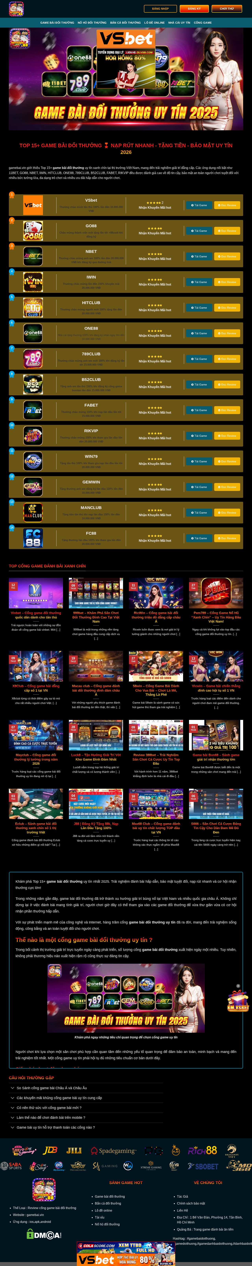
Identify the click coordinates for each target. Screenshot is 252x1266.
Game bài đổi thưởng (57, 22)
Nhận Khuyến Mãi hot (155, 207)
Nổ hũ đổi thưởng (92, 22)
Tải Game (201, 205)
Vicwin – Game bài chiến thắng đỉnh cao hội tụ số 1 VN (216, 688)
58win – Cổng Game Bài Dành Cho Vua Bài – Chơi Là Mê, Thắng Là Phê (156, 690)
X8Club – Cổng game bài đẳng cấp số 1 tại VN (35, 688)
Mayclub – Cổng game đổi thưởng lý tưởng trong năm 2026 (36, 759)
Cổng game (203, 22)
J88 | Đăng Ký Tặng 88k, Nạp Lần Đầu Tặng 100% (96, 826)
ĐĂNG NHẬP (160, 8)
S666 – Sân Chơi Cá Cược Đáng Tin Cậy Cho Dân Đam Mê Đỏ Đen (216, 828)
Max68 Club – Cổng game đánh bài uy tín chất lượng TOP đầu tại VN (156, 828)
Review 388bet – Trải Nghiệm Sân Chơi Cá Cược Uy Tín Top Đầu (156, 759)
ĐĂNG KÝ (194, 8)
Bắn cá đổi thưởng (125, 22)
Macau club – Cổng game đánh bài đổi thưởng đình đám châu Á (96, 690)
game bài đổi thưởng (64, 881)
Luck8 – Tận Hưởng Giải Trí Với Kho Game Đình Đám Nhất (96, 757)
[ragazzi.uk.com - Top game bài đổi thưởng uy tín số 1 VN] (29, 9)
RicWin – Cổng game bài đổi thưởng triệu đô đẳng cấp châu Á (156, 617)
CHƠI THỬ (227, 8)
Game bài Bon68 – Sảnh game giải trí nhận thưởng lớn (216, 757)
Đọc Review (228, 205)
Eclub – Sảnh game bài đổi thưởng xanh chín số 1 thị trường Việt (36, 828)
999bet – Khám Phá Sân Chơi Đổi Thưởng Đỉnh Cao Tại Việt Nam (96, 617)
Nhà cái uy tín (179, 22)
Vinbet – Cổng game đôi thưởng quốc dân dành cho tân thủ (36, 615)
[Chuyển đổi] (13, 1088)
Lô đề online (154, 22)
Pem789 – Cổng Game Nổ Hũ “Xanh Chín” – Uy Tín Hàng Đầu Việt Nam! (216, 617)
